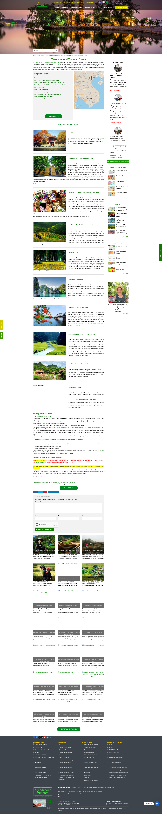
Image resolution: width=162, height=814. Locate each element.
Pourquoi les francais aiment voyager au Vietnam (121, 215)
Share (35, 492)
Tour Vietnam (103, 808)
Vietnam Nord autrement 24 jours (44, 632)
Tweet (41, 492)
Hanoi (58, 64)
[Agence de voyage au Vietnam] (104, 2)
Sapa (34, 213)
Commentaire (38, 501)
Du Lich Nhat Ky (111, 808)
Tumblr (56, 492)
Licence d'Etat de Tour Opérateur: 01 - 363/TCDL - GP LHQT (72, 791)
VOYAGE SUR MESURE (121, 7)
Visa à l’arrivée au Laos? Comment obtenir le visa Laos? (121, 232)
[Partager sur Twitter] (37, 737)
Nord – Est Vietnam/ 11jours (69, 578)
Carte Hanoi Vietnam (121, 192)
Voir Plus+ (126, 198)
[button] (157, 803)
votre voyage (50, 443)
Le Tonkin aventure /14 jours (93, 632)
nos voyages (40, 436)
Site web (84, 515)
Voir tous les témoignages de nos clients (118, 161)
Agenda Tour (95, 443)
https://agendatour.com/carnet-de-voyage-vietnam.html (46, 484)
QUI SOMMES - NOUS (76, 7)
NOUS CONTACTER (109, 7)
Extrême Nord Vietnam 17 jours (44, 687)
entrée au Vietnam (40, 462)
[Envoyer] (56, 50)
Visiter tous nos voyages (69, 729)
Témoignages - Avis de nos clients (94, 791)
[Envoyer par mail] (42, 737)
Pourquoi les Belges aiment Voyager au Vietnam (121, 226)
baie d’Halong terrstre (70, 69)
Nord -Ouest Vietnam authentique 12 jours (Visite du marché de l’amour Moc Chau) (93, 580)
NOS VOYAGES (64, 7)
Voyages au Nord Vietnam (61, 55)
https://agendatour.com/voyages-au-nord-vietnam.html (46, 62)
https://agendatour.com (67, 796)
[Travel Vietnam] (100, 2)
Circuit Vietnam (72, 808)
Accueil (42, 55)
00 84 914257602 (121, 2)
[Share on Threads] (39, 737)
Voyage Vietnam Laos (95, 808)
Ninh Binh (78, 325)
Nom (36, 515)
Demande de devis (68, 488)
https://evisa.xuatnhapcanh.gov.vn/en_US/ (68, 475)
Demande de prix (53, 116)
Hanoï (81, 138)
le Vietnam (58, 457)
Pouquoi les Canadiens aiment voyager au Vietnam (122, 220)
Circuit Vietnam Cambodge (83, 808)
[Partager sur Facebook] (34, 737)
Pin (45, 492)
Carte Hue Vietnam (121, 176)
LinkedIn (51, 492)
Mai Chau (87, 351)
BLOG (99, 7)
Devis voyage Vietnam (122, 170)
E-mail (60, 515)
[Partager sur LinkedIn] (47, 737)
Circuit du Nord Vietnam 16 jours (68, 659)
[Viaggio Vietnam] (107, 2)
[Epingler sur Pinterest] (45, 737)
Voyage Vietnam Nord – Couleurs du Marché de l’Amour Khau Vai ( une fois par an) (93, 689)
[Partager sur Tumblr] (50, 737)
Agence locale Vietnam (63, 808)
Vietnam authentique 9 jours (93, 714)
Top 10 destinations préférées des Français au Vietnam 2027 (122, 209)
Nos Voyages (49, 55)
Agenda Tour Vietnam (77, 439)
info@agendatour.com (120, 3)
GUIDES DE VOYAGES (90, 7)
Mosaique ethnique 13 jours (93, 605)
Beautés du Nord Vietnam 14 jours (68, 551)
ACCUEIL (57, 7)
